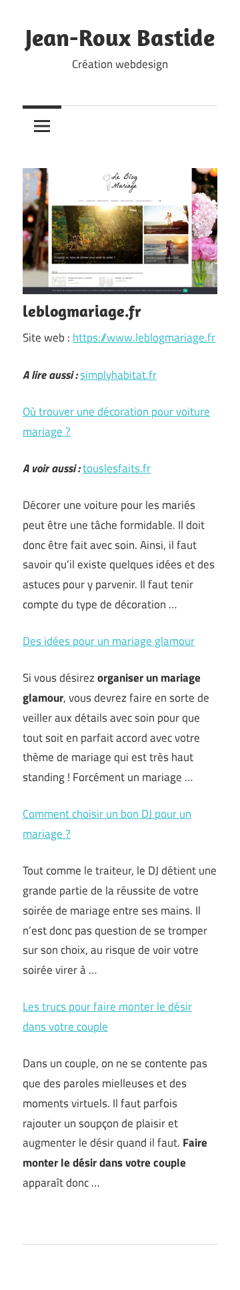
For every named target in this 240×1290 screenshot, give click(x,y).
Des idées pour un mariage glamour (109, 641)
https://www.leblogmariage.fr (144, 337)
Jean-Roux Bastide (120, 37)
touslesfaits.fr (117, 468)
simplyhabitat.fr (118, 375)
